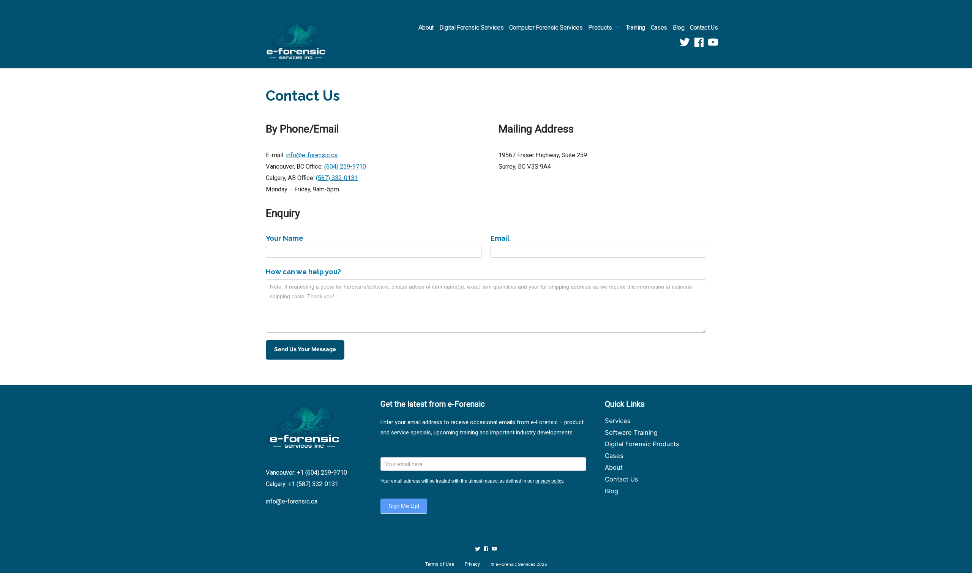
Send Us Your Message (305, 349)
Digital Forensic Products (642, 444)
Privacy (472, 564)
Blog (679, 27)
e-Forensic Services (515, 564)
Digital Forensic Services (471, 27)
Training (635, 27)
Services (618, 421)
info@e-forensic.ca (312, 155)
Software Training (631, 432)
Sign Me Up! (403, 506)
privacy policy (549, 481)
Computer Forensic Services (545, 27)
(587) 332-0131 (337, 178)
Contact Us (704, 27)
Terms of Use (439, 564)
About (426, 27)
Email (500, 238)
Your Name (284, 238)
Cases (659, 27)
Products (600, 27)
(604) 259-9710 (345, 166)
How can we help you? (303, 272)
